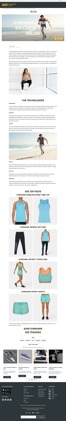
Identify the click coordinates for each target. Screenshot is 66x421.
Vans (52, 398)
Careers (25, 391)
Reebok (53, 396)
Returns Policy (41, 392)
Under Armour (54, 394)
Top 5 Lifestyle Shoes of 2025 (10, 368)
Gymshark (24, 323)
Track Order (26, 402)
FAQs (25, 400)
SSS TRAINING (33, 332)
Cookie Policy (41, 396)
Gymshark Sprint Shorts (33, 292)
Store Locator (26, 392)
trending (43, 340)
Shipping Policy (41, 394)
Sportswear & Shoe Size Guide (40, 368)
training (38, 340)
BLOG (33, 11)
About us (25, 389)
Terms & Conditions (42, 389)
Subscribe (41, 417)
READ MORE (7, 377)
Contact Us (26, 398)
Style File (11, 8)
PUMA (52, 393)
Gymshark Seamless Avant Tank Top (33, 195)
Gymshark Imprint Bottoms (33, 227)
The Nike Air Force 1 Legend (23, 368)
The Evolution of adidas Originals (55, 368)
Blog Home (5, 8)
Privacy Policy (41, 391)
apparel (22, 340)
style (33, 340)
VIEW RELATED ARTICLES (33, 379)
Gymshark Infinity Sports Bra (33, 259)
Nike (52, 389)
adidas (52, 391)
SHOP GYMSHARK (33, 328)
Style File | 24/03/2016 (33, 18)
